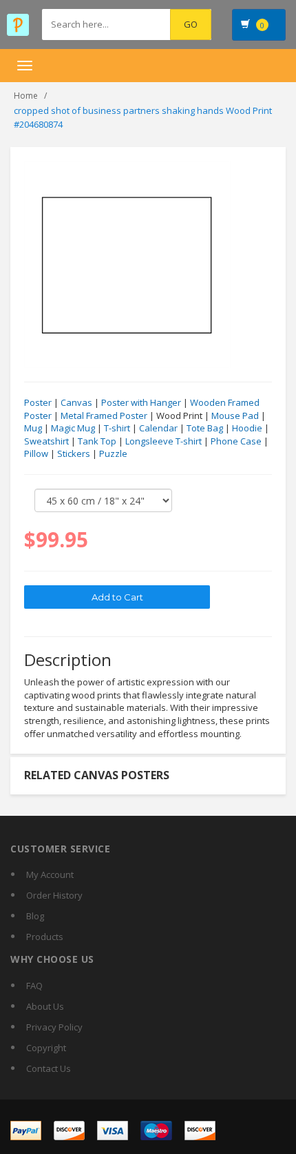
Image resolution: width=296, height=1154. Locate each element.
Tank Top (97, 441)
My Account (50, 874)
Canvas (76, 402)
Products (44, 936)
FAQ (34, 985)
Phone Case (236, 441)
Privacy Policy (54, 1027)
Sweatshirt (46, 441)
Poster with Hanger (141, 402)
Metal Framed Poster (104, 415)
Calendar (158, 428)
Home (26, 95)
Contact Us (48, 1068)
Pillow (36, 453)
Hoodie (247, 428)
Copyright (46, 1047)
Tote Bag (205, 428)
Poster (38, 402)
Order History (54, 895)
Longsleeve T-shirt (163, 441)
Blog (35, 916)
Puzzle (113, 453)
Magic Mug (73, 428)
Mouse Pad (235, 415)
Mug (33, 428)
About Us (45, 1006)
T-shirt (117, 428)
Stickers (73, 453)
